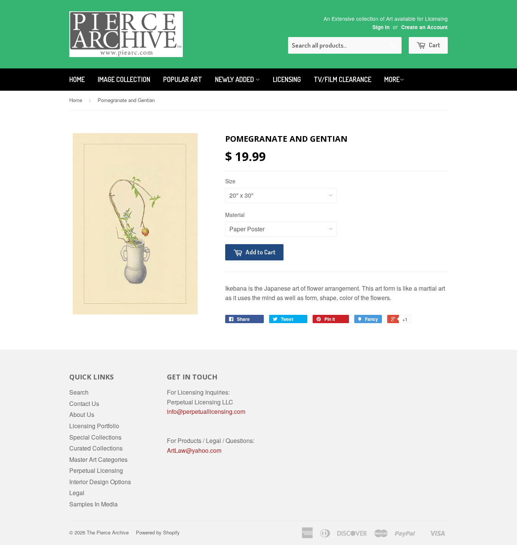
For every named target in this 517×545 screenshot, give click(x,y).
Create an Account (424, 27)
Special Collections (95, 437)
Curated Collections (96, 448)
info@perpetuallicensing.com (206, 411)
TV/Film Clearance (342, 79)
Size (230, 181)
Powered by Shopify (158, 532)
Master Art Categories (98, 459)
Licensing (287, 79)
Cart (434, 45)
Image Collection (124, 79)
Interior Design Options (100, 481)
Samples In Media (93, 504)
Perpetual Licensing (96, 470)
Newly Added (235, 79)
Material (234, 214)
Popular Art (182, 79)
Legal (76, 492)
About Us (81, 414)
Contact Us (84, 403)
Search (79, 392)
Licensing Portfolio (94, 425)
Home (77, 79)
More (392, 79)
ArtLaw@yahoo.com (194, 450)
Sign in (380, 27)
